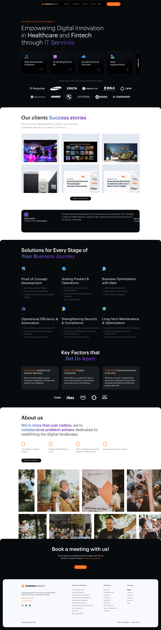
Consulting (107, 603)
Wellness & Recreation (110, 608)
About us (85, 4)
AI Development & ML (78, 589)
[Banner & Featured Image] (40, 151)
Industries (76, 4)
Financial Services (109, 592)
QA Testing (75, 611)
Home (129, 589)
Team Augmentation (78, 613)
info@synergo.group (27, 598)
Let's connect (80, 567)
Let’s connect (113, 4)
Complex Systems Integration (80, 595)
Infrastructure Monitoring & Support (82, 605)
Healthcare (107, 595)
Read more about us (31, 460)
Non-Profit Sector (109, 605)
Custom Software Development (81, 597)
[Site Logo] (49, 4)
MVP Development (77, 608)
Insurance (106, 611)
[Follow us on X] (23, 606)
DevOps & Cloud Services (79, 603)
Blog (99, 4)
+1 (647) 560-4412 (27, 601)
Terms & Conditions (123, 622)
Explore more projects (80, 198)
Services (66, 4)
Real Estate (107, 600)
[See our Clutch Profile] (31, 606)
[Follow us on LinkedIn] (27, 606)
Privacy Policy (135, 622)
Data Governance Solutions (80, 600)
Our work (93, 4)
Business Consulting (78, 592)
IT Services (107, 597)
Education (107, 589)
